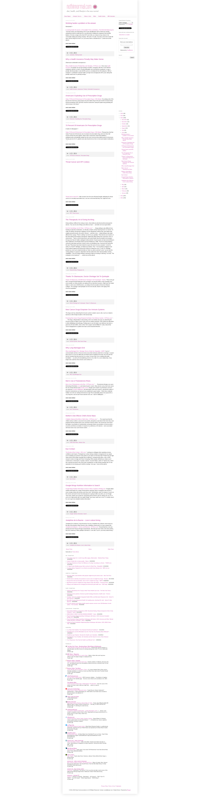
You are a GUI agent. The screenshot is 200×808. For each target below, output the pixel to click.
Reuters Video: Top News (74, 668)
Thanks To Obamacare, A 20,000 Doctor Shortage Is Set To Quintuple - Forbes (86, 279)
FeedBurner (130, 50)
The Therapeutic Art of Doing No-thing (80, 220)
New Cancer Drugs (82, 341)
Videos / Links (87, 16)
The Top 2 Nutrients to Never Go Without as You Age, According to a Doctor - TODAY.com (89, 563)
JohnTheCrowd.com (72, 676)
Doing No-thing (73, 270)
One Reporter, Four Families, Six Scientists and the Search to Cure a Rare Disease (87, 636)
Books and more (71, 701)
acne (79, 386)
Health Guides (101, 16)
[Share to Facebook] (74, 53)
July (123, 130)
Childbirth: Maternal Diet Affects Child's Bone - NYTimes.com (81, 419)
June (123, 132)
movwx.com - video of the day (75, 740)
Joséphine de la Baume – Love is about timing (83, 520)
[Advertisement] (125, 84)
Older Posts (111, 549)
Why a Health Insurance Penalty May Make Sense (85, 59)
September (125, 126)
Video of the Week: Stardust (73, 741)
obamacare (80, 89)
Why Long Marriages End (75, 348)
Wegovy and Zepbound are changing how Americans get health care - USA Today (87, 584)
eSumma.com (70, 717)
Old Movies (70, 770)
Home (90, 549)
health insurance (73, 89)
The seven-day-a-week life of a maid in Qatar (77, 655)
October (124, 123)
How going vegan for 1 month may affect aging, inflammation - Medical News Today (87, 558)
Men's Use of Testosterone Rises (78, 381)
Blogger (129, 790)
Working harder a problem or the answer (81, 23)
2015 (121, 113)
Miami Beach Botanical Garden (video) (76, 726)
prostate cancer (84, 387)
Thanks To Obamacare (91, 303)
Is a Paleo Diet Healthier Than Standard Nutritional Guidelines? (82, 629)
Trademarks (118, 786)
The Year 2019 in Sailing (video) (74, 677)
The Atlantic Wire (71, 682)
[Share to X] (73, 53)
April (123, 186)
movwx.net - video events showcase (77, 761)
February (124, 190)
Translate (130, 24)
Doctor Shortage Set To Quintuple (77, 303)
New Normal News (72, 748)
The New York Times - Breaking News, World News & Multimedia (84, 646)
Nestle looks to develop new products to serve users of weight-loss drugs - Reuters (87, 578)
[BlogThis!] (71, 53)
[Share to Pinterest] (76, 53)
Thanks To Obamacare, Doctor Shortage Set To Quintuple (87, 276)
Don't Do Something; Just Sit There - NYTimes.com (79, 228)
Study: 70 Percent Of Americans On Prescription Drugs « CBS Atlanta (83, 99)
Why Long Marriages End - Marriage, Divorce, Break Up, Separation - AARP (85, 351)
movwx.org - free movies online (75, 769)
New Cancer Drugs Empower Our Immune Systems (85, 310)
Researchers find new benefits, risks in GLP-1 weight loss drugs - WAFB (85, 580)
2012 (121, 195)
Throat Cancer (75, 213)
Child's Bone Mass (74, 442)
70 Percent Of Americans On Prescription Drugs (84, 125)
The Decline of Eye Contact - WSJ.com (76, 452)
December (124, 119)
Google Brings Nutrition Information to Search (83, 485)
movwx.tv (69, 776)
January (124, 193)
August (124, 128)
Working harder (78, 54)
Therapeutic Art (80, 270)
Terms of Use (112, 786)
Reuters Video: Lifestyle (73, 660)
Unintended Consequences (94, 89)
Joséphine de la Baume (75, 545)
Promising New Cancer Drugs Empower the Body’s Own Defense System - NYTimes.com (89, 318)
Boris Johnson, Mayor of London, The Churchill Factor (79, 762)
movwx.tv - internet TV (73, 775)
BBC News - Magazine (73, 654)
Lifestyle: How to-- (77, 16)
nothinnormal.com (72, 709)
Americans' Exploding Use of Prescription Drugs (84, 96)
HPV (71, 213)
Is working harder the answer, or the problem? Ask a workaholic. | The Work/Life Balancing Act (90, 30)
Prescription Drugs (86, 119)
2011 (121, 197)
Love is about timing (85, 545)
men (71, 409)
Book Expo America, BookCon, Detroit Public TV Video (80, 703)
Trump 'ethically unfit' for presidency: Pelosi (77, 669)
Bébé (94, 16)
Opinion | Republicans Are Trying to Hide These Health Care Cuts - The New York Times (89, 590)
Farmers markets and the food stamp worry (77, 661)
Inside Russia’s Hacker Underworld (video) (77, 690)
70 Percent (72, 155)
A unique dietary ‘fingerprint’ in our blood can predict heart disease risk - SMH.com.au (88, 568)
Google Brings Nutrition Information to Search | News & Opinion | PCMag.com (85, 488)
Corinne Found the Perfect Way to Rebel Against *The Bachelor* (82, 683)
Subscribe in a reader (124, 34)
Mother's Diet (82, 442)
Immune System (73, 341)
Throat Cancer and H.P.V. (72, 196)
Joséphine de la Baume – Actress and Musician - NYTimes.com (82, 527)
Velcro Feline (70, 754)
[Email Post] (67, 52)
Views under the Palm (73, 696)
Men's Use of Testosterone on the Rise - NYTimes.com (80, 384)
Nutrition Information (78, 513)
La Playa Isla (70, 725)
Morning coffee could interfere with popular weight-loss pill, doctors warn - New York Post (89, 575)
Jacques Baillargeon (78, 389)
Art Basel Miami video (72, 734)
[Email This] (70, 53)
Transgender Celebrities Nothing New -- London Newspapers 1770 (82, 710)
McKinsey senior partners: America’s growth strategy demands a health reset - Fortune (88, 593)
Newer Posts (69, 549)
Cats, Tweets (70, 756)
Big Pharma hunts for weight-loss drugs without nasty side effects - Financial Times (87, 582)
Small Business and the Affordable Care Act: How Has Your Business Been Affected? (88, 631)
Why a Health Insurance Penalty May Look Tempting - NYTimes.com (83, 66)
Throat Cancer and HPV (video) (77, 162)
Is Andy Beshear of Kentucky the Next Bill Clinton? (79, 647)
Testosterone (75, 409)
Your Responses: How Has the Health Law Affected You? (81, 640)
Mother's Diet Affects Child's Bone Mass (81, 416)
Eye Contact (70, 449)
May (123, 184)
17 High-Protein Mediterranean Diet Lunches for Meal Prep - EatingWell (84, 566)
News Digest (67, 16)
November (124, 121)
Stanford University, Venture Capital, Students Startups (79, 718)
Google (71, 513)
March (123, 188)
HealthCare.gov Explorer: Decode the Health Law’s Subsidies (82, 635)
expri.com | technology (73, 689)
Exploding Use (78, 119)
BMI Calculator (111, 16)
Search (85, 513)
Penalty (85, 89)
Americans (72, 119)
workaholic (72, 54)
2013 (121, 117)
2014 (121, 115)
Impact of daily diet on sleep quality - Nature (78, 561)
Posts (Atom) (75, 551)
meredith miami (71, 732)
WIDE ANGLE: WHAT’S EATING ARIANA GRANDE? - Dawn (81, 614)
